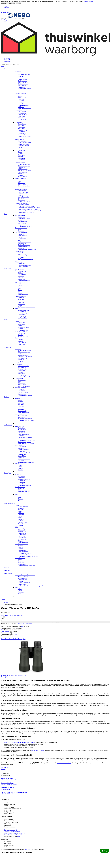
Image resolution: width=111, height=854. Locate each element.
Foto (5, 69)
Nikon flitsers (21, 125)
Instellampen (21, 431)
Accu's (20, 152)
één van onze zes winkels (64, 763)
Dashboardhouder (23, 551)
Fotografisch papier (23, 197)
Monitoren (21, 508)
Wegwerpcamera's (23, 82)
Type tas (17, 321)
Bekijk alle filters (22, 318)
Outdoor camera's (23, 84)
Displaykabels (22, 537)
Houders (20, 545)
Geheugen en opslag (20, 93)
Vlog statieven (22, 238)
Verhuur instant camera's (24, 88)
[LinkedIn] (3, 796)
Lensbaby (20, 277)
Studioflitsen (21, 428)
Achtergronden (22, 451)
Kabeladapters (22, 550)
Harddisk (20, 104)
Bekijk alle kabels (23, 542)
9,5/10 (15, 634)
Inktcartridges (21, 564)
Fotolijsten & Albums (20, 387)
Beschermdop (22, 119)
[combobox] (9, 64)
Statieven (6, 397)
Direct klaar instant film (24, 192)
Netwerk (20, 516)
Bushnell (20, 499)
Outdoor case (21, 333)
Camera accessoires (20, 162)
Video (5, 214)
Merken (17, 338)
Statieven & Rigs (22, 411)
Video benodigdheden (21, 232)
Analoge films (22, 190)
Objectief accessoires (20, 296)
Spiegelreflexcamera (23, 576)
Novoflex (20, 470)
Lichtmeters (21, 448)
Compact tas (21, 322)
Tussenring (21, 299)
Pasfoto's (6, 567)
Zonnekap (21, 302)
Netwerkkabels (22, 531)
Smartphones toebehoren (21, 544)
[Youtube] (1, 796)
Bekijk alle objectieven (24, 280)
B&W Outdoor (22, 342)
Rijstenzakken (22, 184)
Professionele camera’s (24, 218)
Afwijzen (18, 3)
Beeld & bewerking (9, 503)
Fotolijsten (21, 389)
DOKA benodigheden (24, 201)
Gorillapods (21, 406)
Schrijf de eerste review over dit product (12, 615)
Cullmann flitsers (22, 130)
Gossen (20, 466)
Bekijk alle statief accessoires (26, 420)
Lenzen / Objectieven (24, 582)
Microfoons (21, 173)
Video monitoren (22, 235)
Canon (20, 293)
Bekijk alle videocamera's (25, 226)
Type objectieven (19, 269)
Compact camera (22, 579)
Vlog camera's (22, 85)
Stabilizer (20, 408)
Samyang (20, 285)
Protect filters (21, 116)
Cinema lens (21, 263)
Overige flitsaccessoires (24, 142)
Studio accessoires (20, 445)
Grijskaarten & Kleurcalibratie (26, 440)
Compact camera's (23, 77)
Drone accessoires (23, 266)
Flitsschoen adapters (23, 145)
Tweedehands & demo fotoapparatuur (25, 575)
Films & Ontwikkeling (21, 189)
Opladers (20, 153)
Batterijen (20, 156)
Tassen (6, 319)
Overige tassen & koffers (21, 332)
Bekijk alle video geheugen (25, 259)
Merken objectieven (20, 282)
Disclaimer (27, 849)
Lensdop (20, 300)
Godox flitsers (22, 133)
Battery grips (21, 155)
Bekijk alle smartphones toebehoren (28, 556)
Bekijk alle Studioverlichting (26, 443)
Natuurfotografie (19, 378)
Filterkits (20, 372)
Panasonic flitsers (22, 135)
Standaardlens (22, 271)
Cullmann (20, 341)
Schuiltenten (21, 183)
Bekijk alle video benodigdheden (27, 249)
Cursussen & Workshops (21, 203)
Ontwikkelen (21, 195)
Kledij (19, 181)
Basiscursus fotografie (24, 204)
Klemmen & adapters (24, 459)
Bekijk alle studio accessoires (26, 462)
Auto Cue (20, 237)
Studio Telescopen (20, 487)
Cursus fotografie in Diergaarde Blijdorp (29, 207)
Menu (2, 66)
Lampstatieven (22, 446)
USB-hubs (21, 514)
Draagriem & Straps (23, 327)
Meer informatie (88, 1)
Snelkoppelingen (22, 415)
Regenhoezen (21, 180)
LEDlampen (21, 432)
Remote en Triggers (23, 144)
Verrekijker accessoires (24, 484)
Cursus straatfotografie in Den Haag (28, 209)
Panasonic (21, 231)
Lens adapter (21, 304)
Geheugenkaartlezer (23, 105)
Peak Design (21, 344)
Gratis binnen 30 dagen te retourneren (14, 833)
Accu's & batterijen (20, 150)
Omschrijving (4, 677)
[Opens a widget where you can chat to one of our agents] (104, 851)
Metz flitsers (21, 127)
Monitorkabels (22, 533)
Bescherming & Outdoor (25, 170)
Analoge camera (22, 81)
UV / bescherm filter (23, 111)
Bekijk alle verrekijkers (24, 485)
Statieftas (20, 335)
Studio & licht (8, 425)
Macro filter (21, 117)
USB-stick (21, 513)
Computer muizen (23, 522)
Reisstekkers (21, 158)
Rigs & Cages (22, 243)
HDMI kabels (22, 534)
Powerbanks (21, 159)
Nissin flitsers (21, 128)
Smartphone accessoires (24, 553)
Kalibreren (21, 511)
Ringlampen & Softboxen (25, 437)
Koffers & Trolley (23, 336)
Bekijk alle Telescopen (24, 491)
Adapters (20, 541)
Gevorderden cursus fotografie (26, 206)
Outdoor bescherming (20, 178)
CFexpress (21, 102)
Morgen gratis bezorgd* (10, 830)
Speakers (20, 520)
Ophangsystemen (22, 460)
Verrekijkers (7, 473)
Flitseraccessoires (19, 139)
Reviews (3, 769)
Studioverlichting (19, 426)
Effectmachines (22, 454)
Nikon (20, 291)
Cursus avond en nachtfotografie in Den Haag (30, 211)
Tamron (20, 290)
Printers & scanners (20, 558)
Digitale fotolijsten (23, 392)
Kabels (16, 527)
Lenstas (20, 305)
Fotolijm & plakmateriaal (25, 395)
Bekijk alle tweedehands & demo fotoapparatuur (31, 586)
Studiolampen (22, 429)
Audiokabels (21, 536)
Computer (17, 505)
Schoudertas (21, 324)
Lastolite (20, 465)
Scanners (20, 561)
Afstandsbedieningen (24, 166)
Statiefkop (21, 403)
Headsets (20, 547)
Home (6, 602)
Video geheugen (19, 251)
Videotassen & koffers (24, 246)
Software (20, 525)
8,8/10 (18, 836)
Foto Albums (21, 390)
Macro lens (21, 276)
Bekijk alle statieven (23, 412)
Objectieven (7, 268)
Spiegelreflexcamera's (24, 74)
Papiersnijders (22, 394)
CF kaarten (21, 100)
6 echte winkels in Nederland (12, 831)
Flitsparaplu (21, 435)
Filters (16, 308)
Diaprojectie (21, 200)
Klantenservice (8, 59)
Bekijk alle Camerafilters (25, 376)
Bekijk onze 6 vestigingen (25, 623)
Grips (19, 353)
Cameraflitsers (18, 122)
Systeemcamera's (22, 76)
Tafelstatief (21, 404)
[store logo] (19, 18)
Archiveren (21, 198)
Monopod (20, 401)
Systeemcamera (22, 578)
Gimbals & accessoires (24, 245)
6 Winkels (7, 58)
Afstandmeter (21, 482)
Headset (20, 517)
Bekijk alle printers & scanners (26, 565)
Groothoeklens (22, 274)
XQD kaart (21, 99)
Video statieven (22, 240)
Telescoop (21, 488)
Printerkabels (21, 530)
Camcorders (21, 217)
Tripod (20, 400)
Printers (20, 559)
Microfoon (21, 519)
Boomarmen (21, 457)
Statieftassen (21, 417)
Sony (19, 229)
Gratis (2, 629)
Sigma (20, 288)
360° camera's (22, 223)
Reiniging (20, 175)
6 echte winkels (5, 631)
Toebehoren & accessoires (25, 418)
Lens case (20, 328)
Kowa (19, 500)
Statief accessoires (19, 414)
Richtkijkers (21, 477)
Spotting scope (22, 480)
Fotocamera (18, 71)
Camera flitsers (22, 584)
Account (6, 6)
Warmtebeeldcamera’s (24, 479)
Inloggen (6, 7)
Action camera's (22, 221)
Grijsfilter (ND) (22, 114)
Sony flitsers (21, 131)
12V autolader (22, 539)
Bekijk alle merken (23, 294)
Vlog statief (21, 409)
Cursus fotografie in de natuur (26, 212)
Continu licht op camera (24, 136)
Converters (21, 297)
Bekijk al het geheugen (24, 108)
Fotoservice (7, 61)
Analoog (20, 581)
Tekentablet (21, 510)
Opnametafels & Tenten (24, 452)
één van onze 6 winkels (37, 750)
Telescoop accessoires (24, 490)
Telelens (20, 273)
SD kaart (20, 96)
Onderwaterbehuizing (24, 186)
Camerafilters (18, 110)
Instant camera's (22, 79)
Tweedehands (8, 573)
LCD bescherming (23, 169)
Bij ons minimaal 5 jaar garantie (13, 834)
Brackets (20, 147)
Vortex (20, 497)
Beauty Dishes (22, 456)
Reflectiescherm (22, 439)
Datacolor (20, 468)
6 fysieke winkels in (19, 742)
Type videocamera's (20, 215)
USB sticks (21, 107)
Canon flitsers (22, 124)
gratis (22, 626)
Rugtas (20, 325)
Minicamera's (21, 87)
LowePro (20, 339)
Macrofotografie (22, 172)
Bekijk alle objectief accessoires (26, 307)
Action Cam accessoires (24, 164)
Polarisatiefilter (22, 113)
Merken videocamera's (21, 228)
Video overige (18, 262)
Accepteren (12, 3)
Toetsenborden (22, 523)
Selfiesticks (21, 248)
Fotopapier (21, 562)
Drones (20, 220)
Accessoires (7, 347)
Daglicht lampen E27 (24, 434)
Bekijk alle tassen (23, 330)
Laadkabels (21, 528)
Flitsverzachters (22, 141)
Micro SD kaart (22, 97)
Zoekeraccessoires (23, 176)
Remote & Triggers (23, 449)
